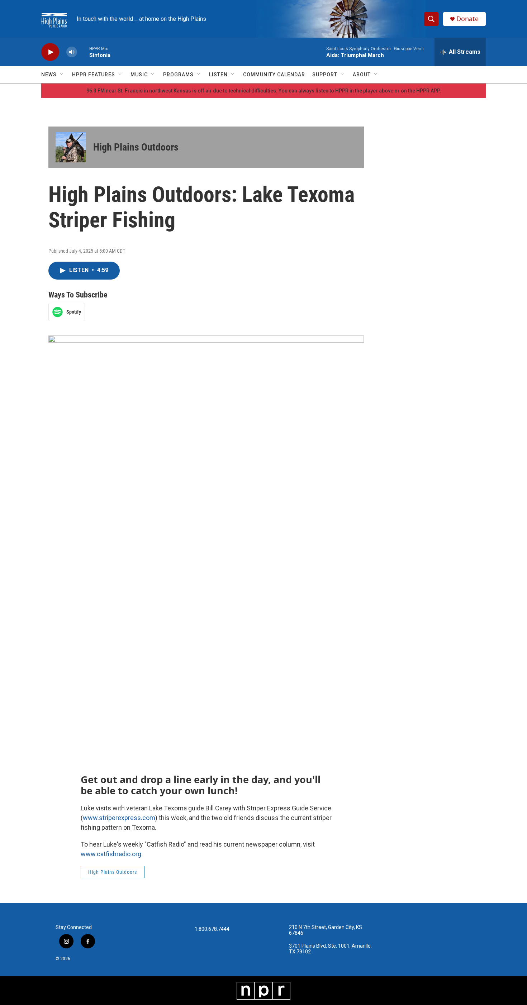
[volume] (72, 52)
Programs (178, 74)
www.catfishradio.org (111, 854)
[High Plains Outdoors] (71, 147)
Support (324, 74)
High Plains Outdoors (136, 147)
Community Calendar (274, 74)
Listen (218, 74)
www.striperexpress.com (119, 817)
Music (139, 74)
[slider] (83, 52)
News (49, 74)
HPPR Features (93, 74)
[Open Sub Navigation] (62, 74)
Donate (467, 19)
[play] (50, 52)
